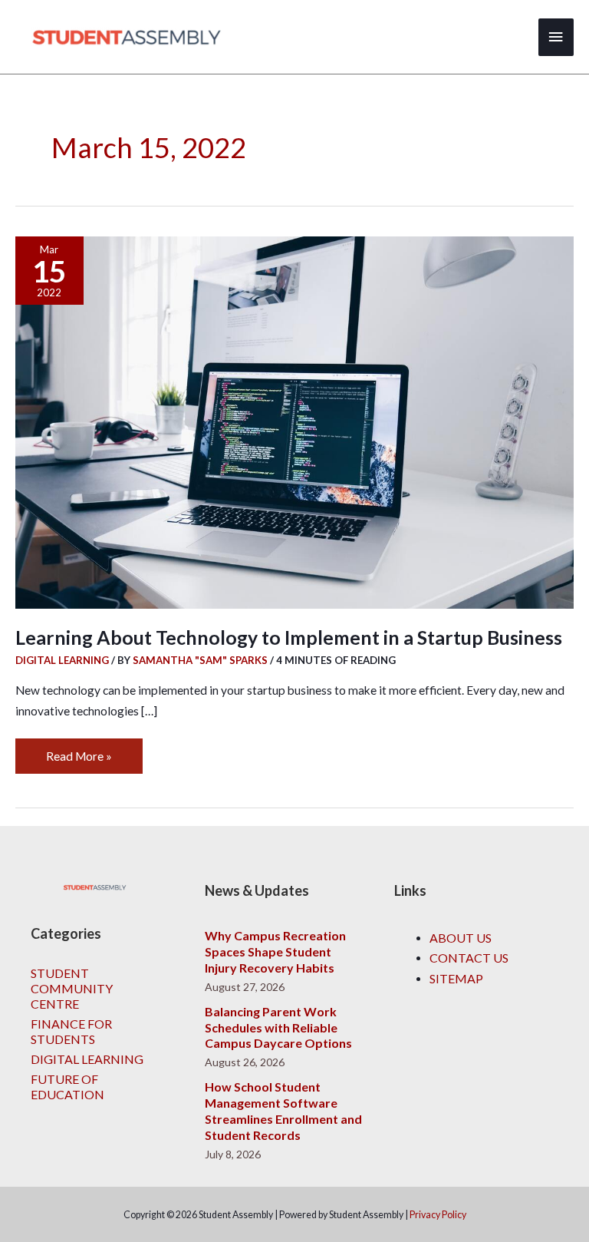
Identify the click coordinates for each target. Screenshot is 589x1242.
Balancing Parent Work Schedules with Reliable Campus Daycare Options (278, 1027)
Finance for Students (71, 1031)
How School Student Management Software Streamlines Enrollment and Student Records (283, 1110)
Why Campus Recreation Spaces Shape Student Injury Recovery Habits (275, 951)
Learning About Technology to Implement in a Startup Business (288, 637)
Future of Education (67, 1087)
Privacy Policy (438, 1215)
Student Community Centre (72, 988)
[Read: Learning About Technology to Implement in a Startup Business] (294, 421)
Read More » (78, 750)
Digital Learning (62, 660)
